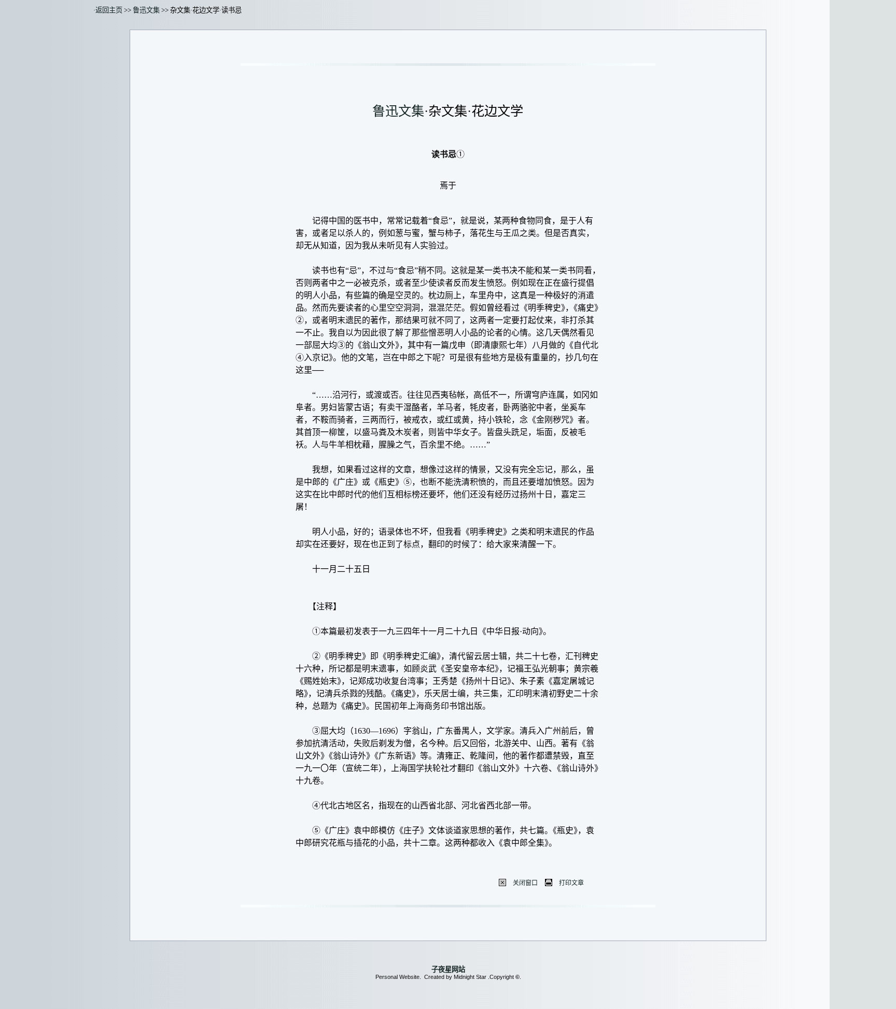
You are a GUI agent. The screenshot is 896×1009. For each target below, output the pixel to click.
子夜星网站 (448, 969)
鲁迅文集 (146, 10)
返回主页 (108, 10)
